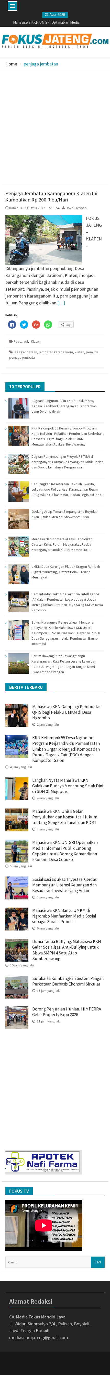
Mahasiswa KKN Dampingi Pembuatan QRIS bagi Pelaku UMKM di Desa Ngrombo (67, 712)
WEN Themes (72, 1368)
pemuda (92, 352)
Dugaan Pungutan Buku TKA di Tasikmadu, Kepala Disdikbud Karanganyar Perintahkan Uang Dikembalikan (64, 406)
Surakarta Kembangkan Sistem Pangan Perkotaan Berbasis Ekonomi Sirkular (68, 981)
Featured (21, 341)
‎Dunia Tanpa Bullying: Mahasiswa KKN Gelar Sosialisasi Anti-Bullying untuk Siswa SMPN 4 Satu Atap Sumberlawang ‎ (66, 950)
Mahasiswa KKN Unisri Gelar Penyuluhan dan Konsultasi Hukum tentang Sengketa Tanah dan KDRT (64, 816)
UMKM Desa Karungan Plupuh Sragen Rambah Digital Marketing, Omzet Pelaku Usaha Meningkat (65, 571)
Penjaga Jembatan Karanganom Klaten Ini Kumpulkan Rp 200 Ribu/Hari (51, 196)
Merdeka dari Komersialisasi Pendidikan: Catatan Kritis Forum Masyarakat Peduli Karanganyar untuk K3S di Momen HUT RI (62, 544)
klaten (79, 352)
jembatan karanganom (56, 352)
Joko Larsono (76, 208)
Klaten (36, 341)
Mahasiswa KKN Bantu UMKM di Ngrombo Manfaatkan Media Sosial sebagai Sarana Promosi (64, 916)
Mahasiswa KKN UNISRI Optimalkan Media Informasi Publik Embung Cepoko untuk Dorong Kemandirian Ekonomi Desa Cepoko (65, 851)
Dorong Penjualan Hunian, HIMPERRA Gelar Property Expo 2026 (66, 1011)
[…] (61, 303)
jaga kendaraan (25, 352)
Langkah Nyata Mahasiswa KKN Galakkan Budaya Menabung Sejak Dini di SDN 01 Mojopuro (67, 785)
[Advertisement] (55, 127)
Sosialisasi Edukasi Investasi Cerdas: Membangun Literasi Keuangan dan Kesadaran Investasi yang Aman (64, 885)
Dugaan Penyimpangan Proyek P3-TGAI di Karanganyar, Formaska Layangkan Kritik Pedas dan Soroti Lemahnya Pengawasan (67, 461)
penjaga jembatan (23, 357)
